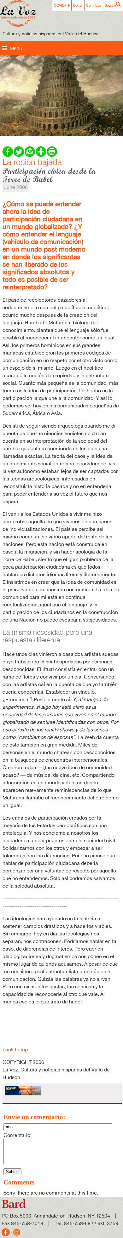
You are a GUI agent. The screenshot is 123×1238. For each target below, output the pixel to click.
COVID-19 (62, 5)
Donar (78, 5)
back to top (15, 1049)
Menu (16, 48)
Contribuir (93, 5)
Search (110, 5)
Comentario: (17, 1135)
